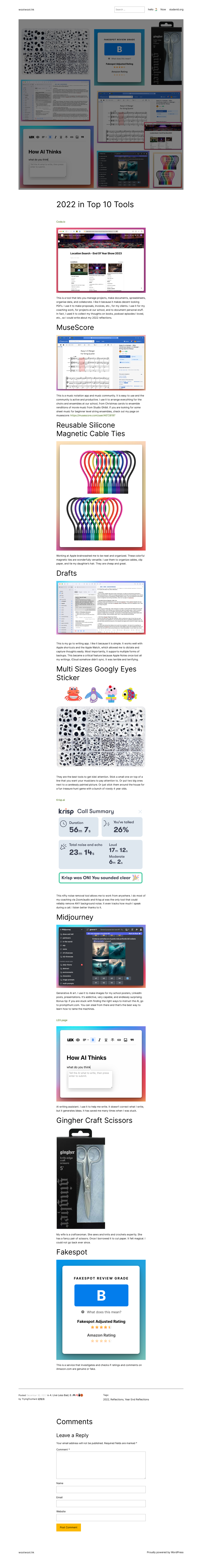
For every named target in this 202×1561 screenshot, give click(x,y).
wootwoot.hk (26, 9)
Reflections (117, 1399)
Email (59, 1497)
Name (59, 1483)
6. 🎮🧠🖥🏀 (76, 1395)
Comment (63, 1449)
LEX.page (61, 1020)
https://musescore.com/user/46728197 (92, 415)
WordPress (177, 1552)
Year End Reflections (137, 1399)
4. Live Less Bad (59, 1395)
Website (61, 1511)
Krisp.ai (60, 799)
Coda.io (60, 221)
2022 (106, 1399)
